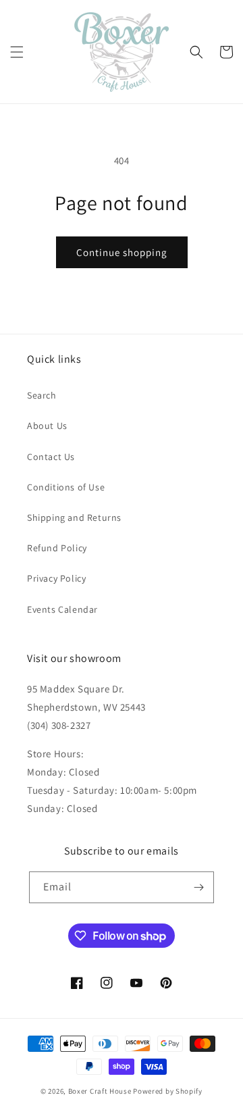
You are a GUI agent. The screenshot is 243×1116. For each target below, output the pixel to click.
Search (42, 395)
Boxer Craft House (100, 1091)
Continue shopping (121, 252)
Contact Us (51, 457)
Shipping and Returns (74, 517)
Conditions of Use (66, 487)
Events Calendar (62, 609)
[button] (17, 52)
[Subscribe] (198, 887)
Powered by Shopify (167, 1091)
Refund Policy (57, 548)
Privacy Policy (56, 578)
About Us (47, 426)
